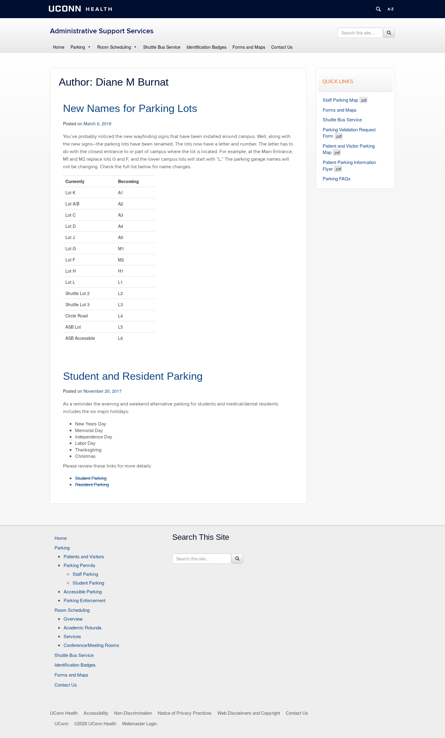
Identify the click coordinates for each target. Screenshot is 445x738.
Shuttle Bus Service (161, 47)
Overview (73, 618)
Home (58, 47)
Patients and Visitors (84, 556)
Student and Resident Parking (133, 376)
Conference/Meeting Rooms (91, 645)
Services (72, 636)
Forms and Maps (248, 47)
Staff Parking (85, 574)
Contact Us (281, 47)
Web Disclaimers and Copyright (248, 713)
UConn (61, 723)
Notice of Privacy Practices (185, 713)
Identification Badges (206, 47)
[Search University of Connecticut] (378, 9)
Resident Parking (92, 484)
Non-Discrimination (133, 713)
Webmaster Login (139, 723)
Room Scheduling (114, 47)
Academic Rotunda (82, 627)
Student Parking (91, 478)
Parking (78, 47)
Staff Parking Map (345, 100)
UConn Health (64, 713)
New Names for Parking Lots (130, 108)
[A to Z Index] (390, 9)
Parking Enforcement (84, 600)
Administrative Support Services (101, 31)
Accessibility (96, 713)
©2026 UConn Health (95, 723)
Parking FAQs (337, 178)
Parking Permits (79, 565)
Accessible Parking (83, 591)
